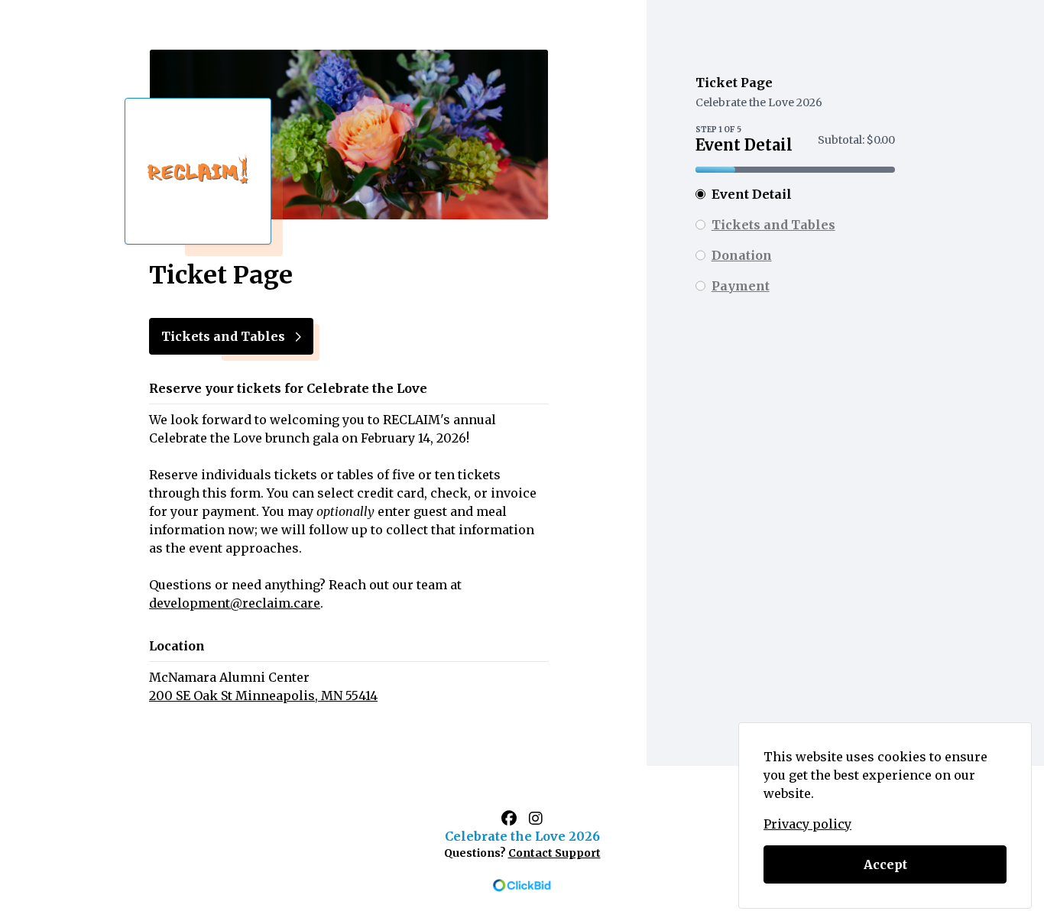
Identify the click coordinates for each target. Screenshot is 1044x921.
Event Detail (752, 194)
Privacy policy (807, 824)
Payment (741, 285)
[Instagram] (536, 818)
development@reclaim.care (234, 603)
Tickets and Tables (773, 224)
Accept (885, 864)
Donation (742, 255)
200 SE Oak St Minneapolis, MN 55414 (263, 695)
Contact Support (554, 853)
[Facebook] (509, 818)
